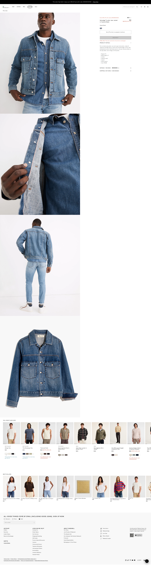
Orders (5, 530)
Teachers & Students (37, 546)
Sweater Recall (36, 554)
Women (19, 6)
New (13, 6)
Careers (34, 542)
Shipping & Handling (37, 536)
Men (24, 6)
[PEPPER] (113, 455)
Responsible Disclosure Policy (41, 560)
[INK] (24, 454)
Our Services (35, 534)
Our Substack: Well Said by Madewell (72, 536)
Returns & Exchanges (8, 536)
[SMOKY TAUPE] (27, 454)
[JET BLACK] (48, 454)
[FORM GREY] (116, 455)
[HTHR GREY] (134, 455)
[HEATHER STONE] (130, 455)
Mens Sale (5, 10)
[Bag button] (147, 6)
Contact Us (35, 530)
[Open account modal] (144, 6)
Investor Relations (37, 552)
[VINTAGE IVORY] (63, 455)
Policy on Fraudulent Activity (27, 560)
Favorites (6, 532)
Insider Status (7, 534)
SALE (36, 6)
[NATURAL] (9, 454)
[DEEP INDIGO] (137, 455)
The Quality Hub (67, 534)
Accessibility (35, 550)
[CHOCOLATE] (45, 454)
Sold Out (115, 37)
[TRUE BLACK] (12, 454)
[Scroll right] (15, 454)
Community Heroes (37, 544)
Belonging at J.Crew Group (70, 542)
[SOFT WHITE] (6, 454)
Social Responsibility (68, 540)
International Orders (37, 548)
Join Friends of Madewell (70, 532)
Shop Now (95, 2)
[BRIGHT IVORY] (41, 454)
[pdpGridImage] (40, 63)
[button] (18, 424)
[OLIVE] (59, 455)
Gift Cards (35, 538)
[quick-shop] (11, 459)
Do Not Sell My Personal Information (12, 560)
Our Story (66, 530)
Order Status (36, 532)
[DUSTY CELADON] (30, 454)
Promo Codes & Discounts (39, 540)
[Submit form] (34, 523)
